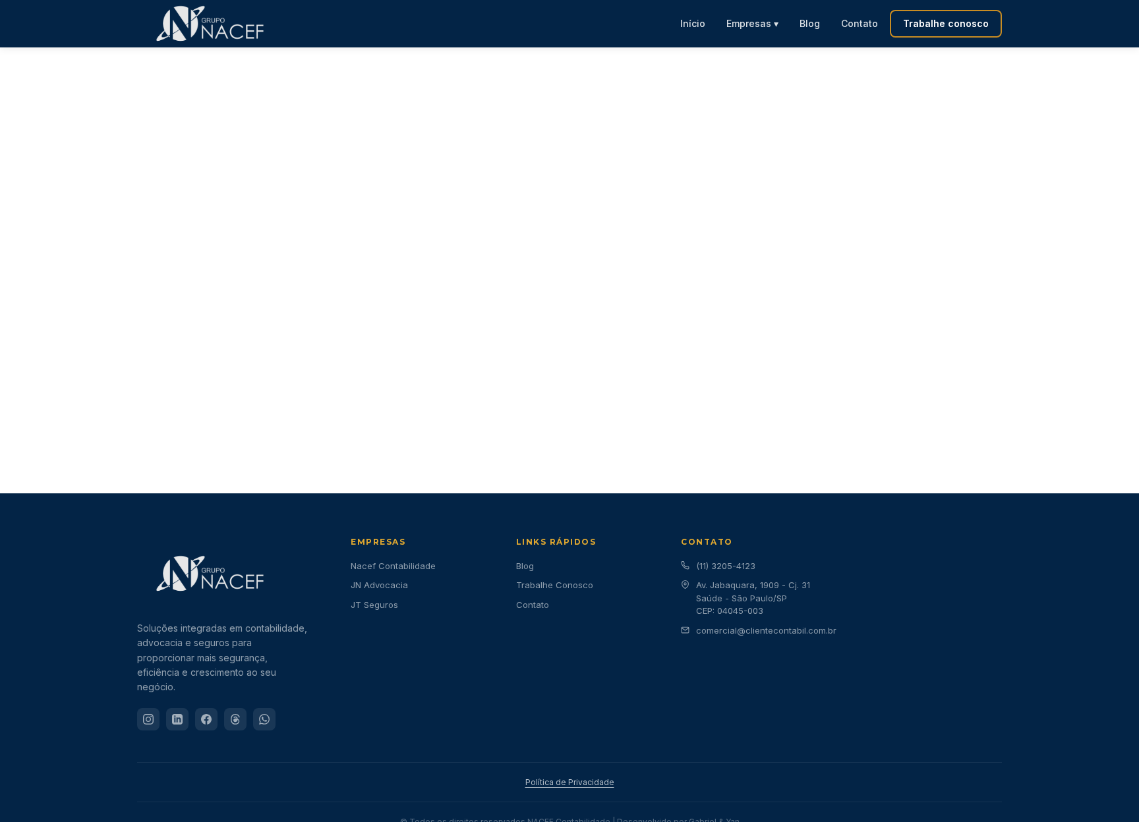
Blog (810, 23)
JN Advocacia (379, 585)
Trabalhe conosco (946, 23)
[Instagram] (148, 719)
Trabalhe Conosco (554, 585)
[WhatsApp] (264, 719)
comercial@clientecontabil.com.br (766, 630)
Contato (859, 23)
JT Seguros (374, 604)
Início (692, 23)
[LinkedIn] (177, 719)
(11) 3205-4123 (725, 566)
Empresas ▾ (752, 23)
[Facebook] (206, 719)
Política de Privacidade (569, 782)
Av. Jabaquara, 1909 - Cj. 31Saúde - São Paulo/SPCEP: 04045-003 (753, 598)
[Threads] (235, 719)
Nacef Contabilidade (393, 566)
